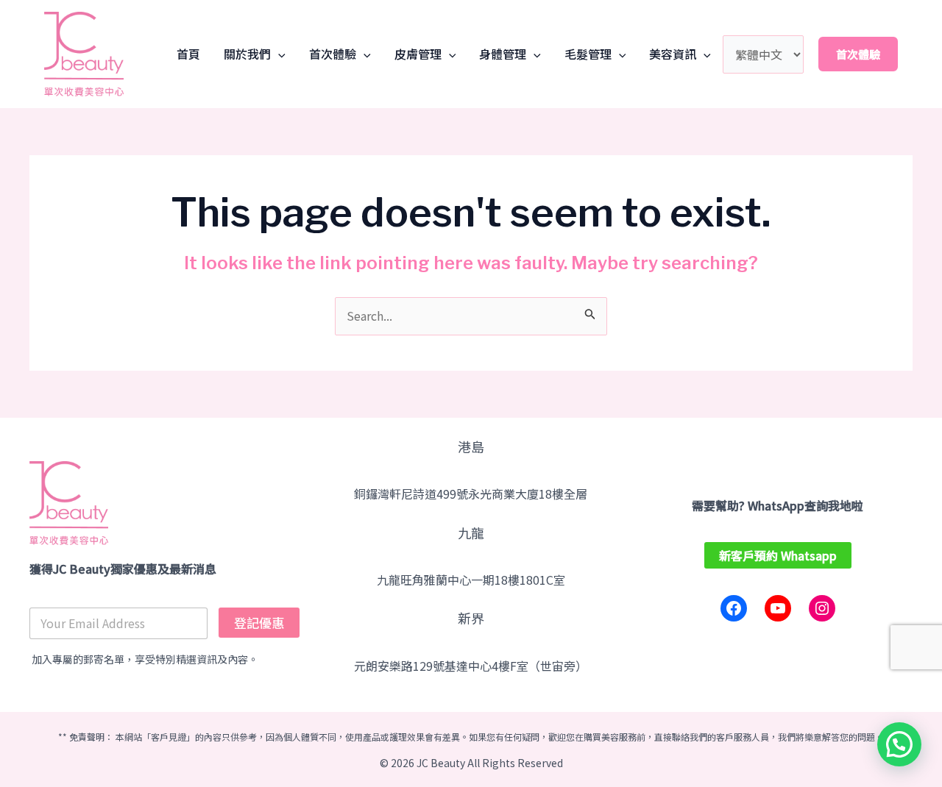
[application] (278, 54)
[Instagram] (822, 608)
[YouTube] (778, 608)
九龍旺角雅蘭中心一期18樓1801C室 (471, 579)
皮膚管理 (418, 54)
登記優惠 (259, 622)
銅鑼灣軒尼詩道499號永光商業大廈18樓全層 (470, 493)
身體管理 (502, 54)
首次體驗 (332, 54)
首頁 (188, 54)
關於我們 (247, 54)
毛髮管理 (588, 54)
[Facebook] (733, 608)
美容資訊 (672, 54)
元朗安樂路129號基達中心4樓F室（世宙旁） (470, 665)
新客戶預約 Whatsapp (778, 555)
